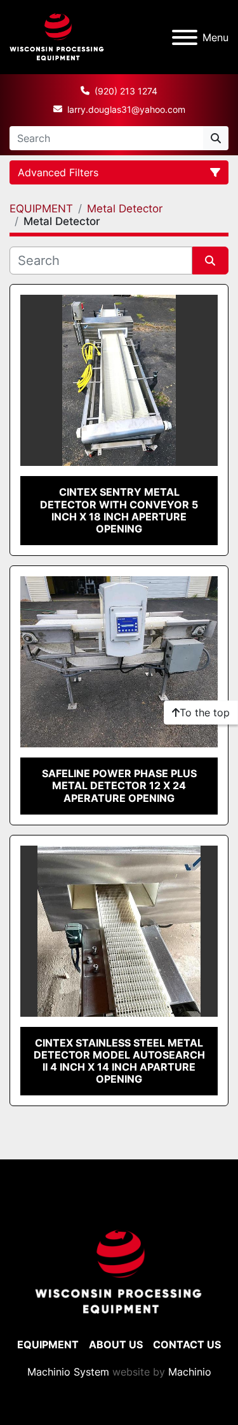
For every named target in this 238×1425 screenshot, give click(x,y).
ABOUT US (116, 1344)
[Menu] (184, 37)
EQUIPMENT (48, 1344)
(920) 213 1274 (126, 91)
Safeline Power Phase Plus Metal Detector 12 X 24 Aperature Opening (119, 785)
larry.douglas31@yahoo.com (126, 109)
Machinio (189, 1371)
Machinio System (68, 1371)
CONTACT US (187, 1344)
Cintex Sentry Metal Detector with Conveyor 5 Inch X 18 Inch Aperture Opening (119, 510)
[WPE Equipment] (118, 1271)
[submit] (215, 138)
